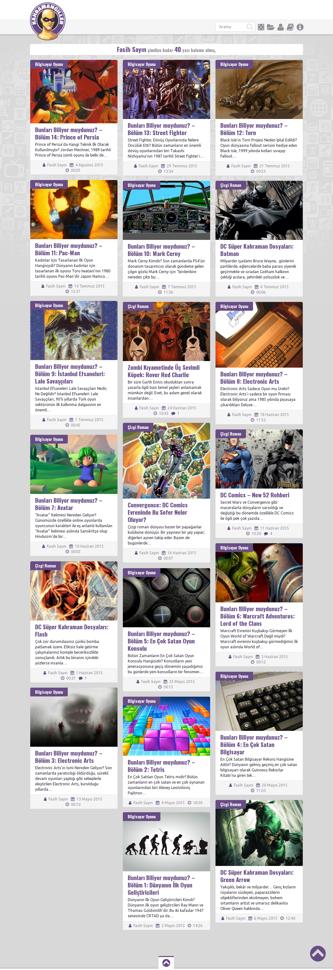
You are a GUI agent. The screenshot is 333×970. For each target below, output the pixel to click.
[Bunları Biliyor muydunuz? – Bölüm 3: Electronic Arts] (74, 690)
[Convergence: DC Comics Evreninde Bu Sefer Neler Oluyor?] (166, 425)
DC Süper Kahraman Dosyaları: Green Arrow (257, 876)
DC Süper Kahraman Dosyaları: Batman (257, 250)
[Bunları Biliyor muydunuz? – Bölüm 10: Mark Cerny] (166, 183)
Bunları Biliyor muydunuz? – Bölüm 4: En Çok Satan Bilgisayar (254, 744)
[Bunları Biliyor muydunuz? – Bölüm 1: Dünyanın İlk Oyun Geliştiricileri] (166, 814)
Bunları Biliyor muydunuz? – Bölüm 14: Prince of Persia (68, 133)
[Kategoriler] (271, 27)
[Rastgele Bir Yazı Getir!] (261, 27)
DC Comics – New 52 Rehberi (254, 494)
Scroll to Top (318, 953)
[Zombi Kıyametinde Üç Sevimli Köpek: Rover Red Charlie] (166, 304)
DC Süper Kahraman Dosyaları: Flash (71, 630)
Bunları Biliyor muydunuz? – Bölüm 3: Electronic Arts (68, 756)
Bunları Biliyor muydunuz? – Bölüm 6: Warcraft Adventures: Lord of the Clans (257, 616)
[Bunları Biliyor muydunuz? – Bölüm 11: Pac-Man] (74, 182)
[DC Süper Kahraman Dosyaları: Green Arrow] (259, 802)
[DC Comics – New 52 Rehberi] (259, 431)
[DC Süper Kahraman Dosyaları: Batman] (259, 183)
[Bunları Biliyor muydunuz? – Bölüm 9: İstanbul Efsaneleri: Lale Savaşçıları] (74, 303)
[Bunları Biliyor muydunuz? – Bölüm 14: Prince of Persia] (74, 62)
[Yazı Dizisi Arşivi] (290, 27)
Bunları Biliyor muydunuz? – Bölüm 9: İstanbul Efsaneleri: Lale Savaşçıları (70, 373)
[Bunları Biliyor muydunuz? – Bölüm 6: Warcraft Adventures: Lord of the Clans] (259, 545)
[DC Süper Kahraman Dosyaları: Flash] (74, 563)
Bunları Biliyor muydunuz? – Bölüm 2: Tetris (161, 765)
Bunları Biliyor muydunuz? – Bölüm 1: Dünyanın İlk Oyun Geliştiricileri (161, 884)
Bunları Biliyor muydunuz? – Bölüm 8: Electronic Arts (254, 377)
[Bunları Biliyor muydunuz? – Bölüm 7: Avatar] (74, 437)
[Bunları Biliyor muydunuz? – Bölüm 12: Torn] (259, 62)
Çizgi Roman (230, 185)
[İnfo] (300, 27)
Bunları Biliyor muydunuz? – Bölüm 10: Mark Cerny (161, 250)
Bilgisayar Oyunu (49, 64)
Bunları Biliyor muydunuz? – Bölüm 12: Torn (254, 129)
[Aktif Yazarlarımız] (280, 27)
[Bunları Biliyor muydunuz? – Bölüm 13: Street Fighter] (166, 62)
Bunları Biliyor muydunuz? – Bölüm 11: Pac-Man (68, 249)
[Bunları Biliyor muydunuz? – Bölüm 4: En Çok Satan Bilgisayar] (259, 674)
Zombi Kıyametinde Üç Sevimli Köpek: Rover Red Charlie (164, 371)
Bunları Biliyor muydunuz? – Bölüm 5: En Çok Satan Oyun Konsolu (161, 640)
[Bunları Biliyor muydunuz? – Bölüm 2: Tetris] (166, 699)
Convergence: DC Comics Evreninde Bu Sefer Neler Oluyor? (158, 512)
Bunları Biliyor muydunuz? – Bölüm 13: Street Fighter (161, 129)
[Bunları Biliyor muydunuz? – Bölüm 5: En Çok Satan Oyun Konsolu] (166, 570)
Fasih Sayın (56, 165)
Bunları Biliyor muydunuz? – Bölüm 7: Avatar (68, 504)
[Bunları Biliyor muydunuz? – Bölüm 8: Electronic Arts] (259, 304)
